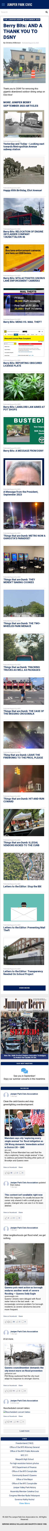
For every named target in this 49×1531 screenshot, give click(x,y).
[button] (3, 4)
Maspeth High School (25, 1459)
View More (24, 988)
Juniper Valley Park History (24, 1487)
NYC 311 (24, 1455)
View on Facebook (10, 1167)
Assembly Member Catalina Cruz (24, 1491)
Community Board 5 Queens (24, 1475)
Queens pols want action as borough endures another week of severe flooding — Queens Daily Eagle (23, 1290)
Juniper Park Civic (19, 4)
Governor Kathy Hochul (24, 1499)
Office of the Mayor (24, 1479)
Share (21, 1167)
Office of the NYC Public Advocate (24, 1451)
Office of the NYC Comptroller (24, 1483)
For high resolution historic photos (24, 1463)
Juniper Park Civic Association (24, 1094)
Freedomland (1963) (24, 1443)
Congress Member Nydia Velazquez (24, 1495)
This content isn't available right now (23, 1195)
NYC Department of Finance (24, 1467)
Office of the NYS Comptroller (24, 1471)
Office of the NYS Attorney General (24, 1447)
